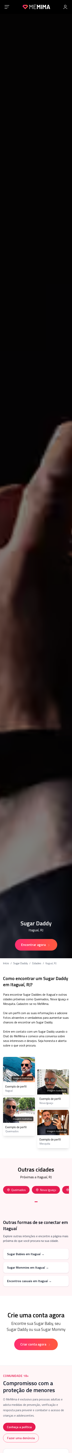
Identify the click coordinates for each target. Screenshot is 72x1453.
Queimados (18, 1190)
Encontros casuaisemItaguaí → (29, 1281)
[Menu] (7, 7)
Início (6, 963)
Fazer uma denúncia (21, 1438)
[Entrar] (65, 7)
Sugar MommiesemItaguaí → (28, 1267)
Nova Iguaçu (48, 1190)
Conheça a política (19, 1427)
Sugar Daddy (20, 963)
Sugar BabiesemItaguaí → (25, 1254)
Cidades (36, 963)
